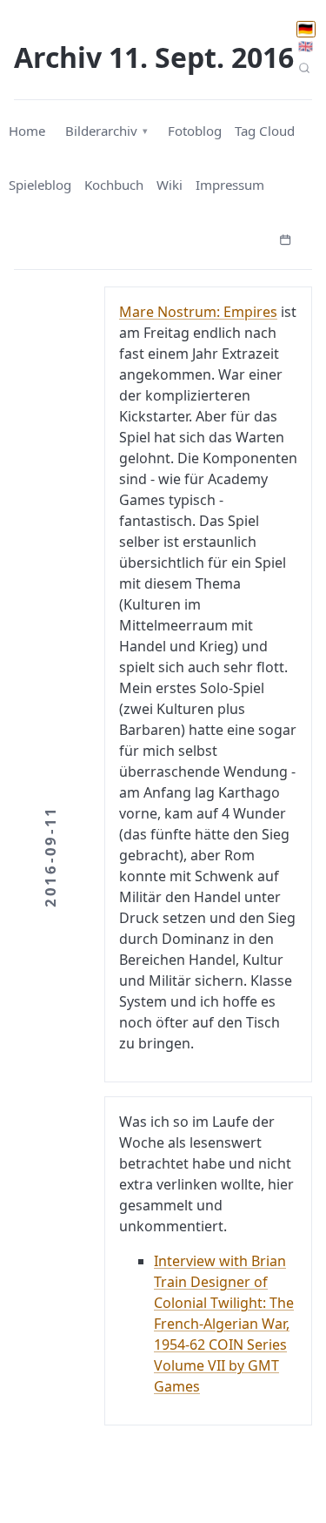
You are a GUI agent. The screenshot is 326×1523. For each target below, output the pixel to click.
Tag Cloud (265, 130)
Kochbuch (113, 184)
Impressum (230, 184)
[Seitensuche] (304, 67)
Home (27, 130)
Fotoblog (195, 130)
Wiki (169, 184)
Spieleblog (40, 184)
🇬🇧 (305, 46)
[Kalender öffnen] (285, 237)
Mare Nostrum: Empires (198, 311)
